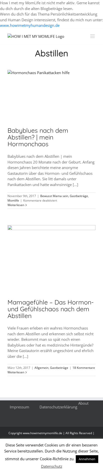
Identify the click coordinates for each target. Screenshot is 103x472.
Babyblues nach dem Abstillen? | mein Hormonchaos (38, 137)
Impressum (19, 406)
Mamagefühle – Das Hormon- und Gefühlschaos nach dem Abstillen (51, 309)
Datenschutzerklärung (58, 406)
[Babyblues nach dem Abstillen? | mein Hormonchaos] (52, 94)
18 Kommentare (83, 368)
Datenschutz (51, 466)
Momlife (13, 200)
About (83, 403)
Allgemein (41, 368)
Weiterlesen (16, 205)
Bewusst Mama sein (54, 196)
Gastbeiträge (79, 196)
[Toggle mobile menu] (93, 36)
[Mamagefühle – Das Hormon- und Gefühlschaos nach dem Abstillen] (52, 258)
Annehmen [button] (87, 459)
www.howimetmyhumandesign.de (30, 25)
